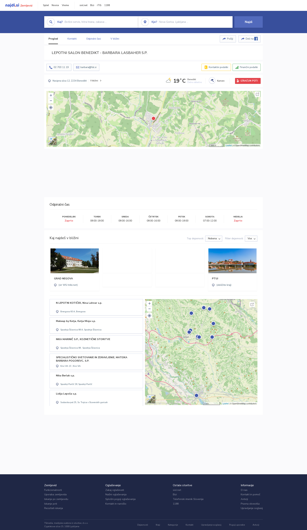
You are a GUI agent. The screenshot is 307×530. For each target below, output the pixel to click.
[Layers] (52, 141)
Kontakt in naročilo (115, 503)
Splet (46, 5)
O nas (244, 490)
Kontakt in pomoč (250, 494)
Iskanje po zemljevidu (56, 499)
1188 (107, 5)
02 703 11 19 (61, 67)
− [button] (51, 100)
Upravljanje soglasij (252, 508)
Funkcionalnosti (53, 490)
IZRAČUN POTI (249, 80)
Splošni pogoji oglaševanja (120, 499)
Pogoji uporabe (237, 524)
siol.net (83, 5)
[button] (50, 107)
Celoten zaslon (257, 94)
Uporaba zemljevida (55, 494)
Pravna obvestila (250, 503)
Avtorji (244, 499)
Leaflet (229, 145)
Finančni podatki (249, 67)
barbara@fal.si (88, 67)
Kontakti (72, 38)
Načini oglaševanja (115, 494)
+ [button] (51, 95)
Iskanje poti (50, 503)
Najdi (248, 22)
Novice (55, 5)
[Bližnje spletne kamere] (212, 80)
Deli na (250, 38)
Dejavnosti (142, 524)
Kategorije (173, 524)
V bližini (115, 38)
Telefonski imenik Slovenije (188, 499)
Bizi (92, 5)
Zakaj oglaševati (114, 490)
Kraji (158, 524)
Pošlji (230, 38)
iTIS (99, 5)
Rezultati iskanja (53, 508)
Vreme (65, 5)
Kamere (220, 80)
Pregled (53, 38)
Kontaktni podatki (218, 67)
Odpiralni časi (93, 38)
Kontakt (189, 524)
